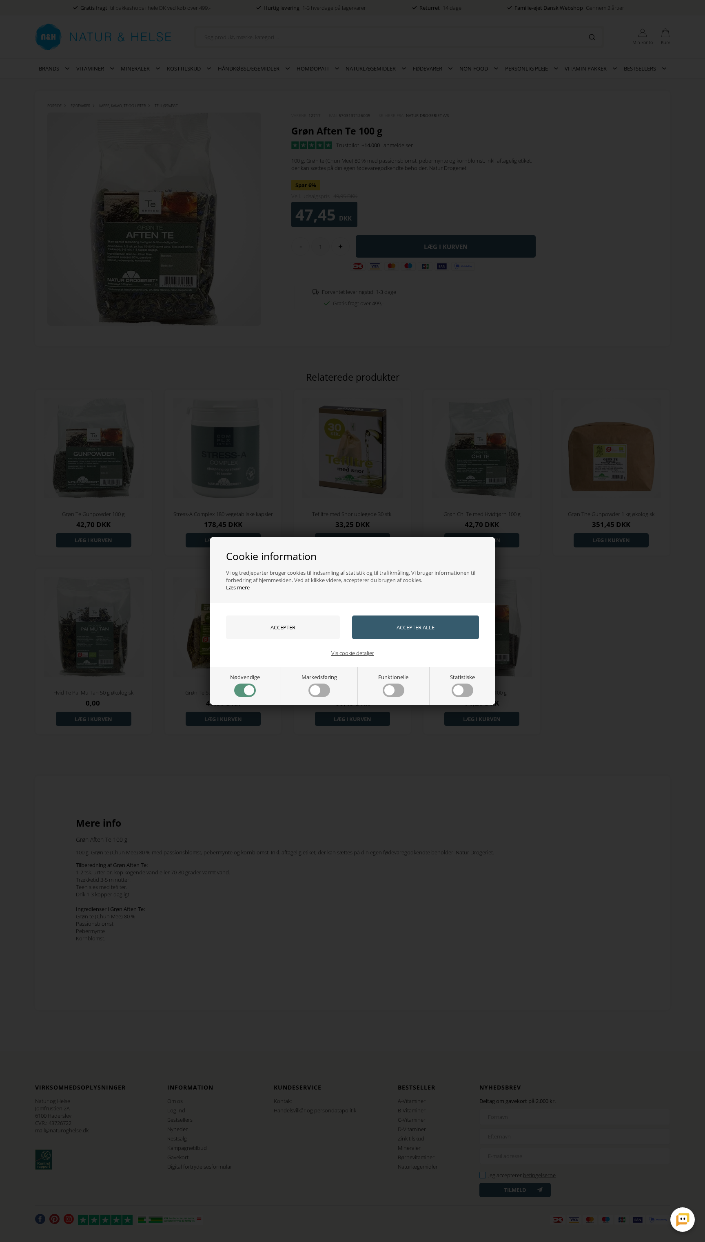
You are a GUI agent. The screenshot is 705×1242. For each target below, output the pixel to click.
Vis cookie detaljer (352, 653)
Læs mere (238, 587)
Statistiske (462, 677)
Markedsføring (319, 677)
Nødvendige (245, 677)
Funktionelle (393, 677)
